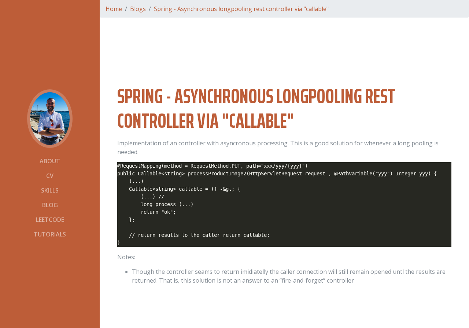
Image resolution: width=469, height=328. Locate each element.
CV (49, 176)
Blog (50, 205)
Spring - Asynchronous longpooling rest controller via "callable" (241, 9)
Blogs (138, 9)
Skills (50, 190)
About (50, 161)
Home (114, 9)
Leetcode (50, 220)
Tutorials (50, 234)
